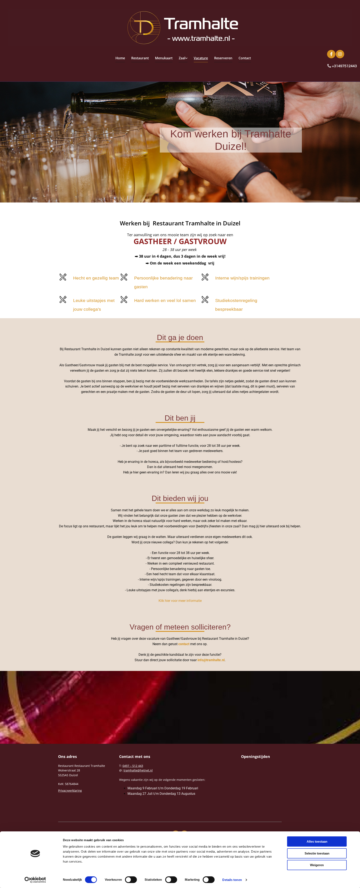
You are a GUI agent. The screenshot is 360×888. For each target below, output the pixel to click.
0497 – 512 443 (132, 766)
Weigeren (317, 865)
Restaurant (140, 58)
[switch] (131, 879)
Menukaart (163, 58)
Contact (245, 58)
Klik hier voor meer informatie (180, 601)
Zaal (182, 58)
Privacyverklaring (70, 790)
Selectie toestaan (317, 853)
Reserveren (223, 58)
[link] (180, 58)
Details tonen (232, 880)
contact (183, 644)
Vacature (201, 58)
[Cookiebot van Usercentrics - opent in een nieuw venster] (35, 880)
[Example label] (340, 54)
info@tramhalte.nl (211, 660)
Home (120, 58)
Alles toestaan (317, 841)
